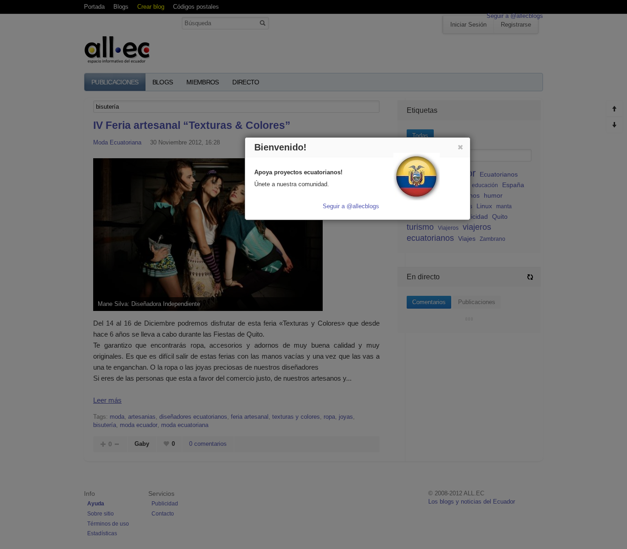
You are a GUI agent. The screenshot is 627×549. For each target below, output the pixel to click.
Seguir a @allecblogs (351, 206)
